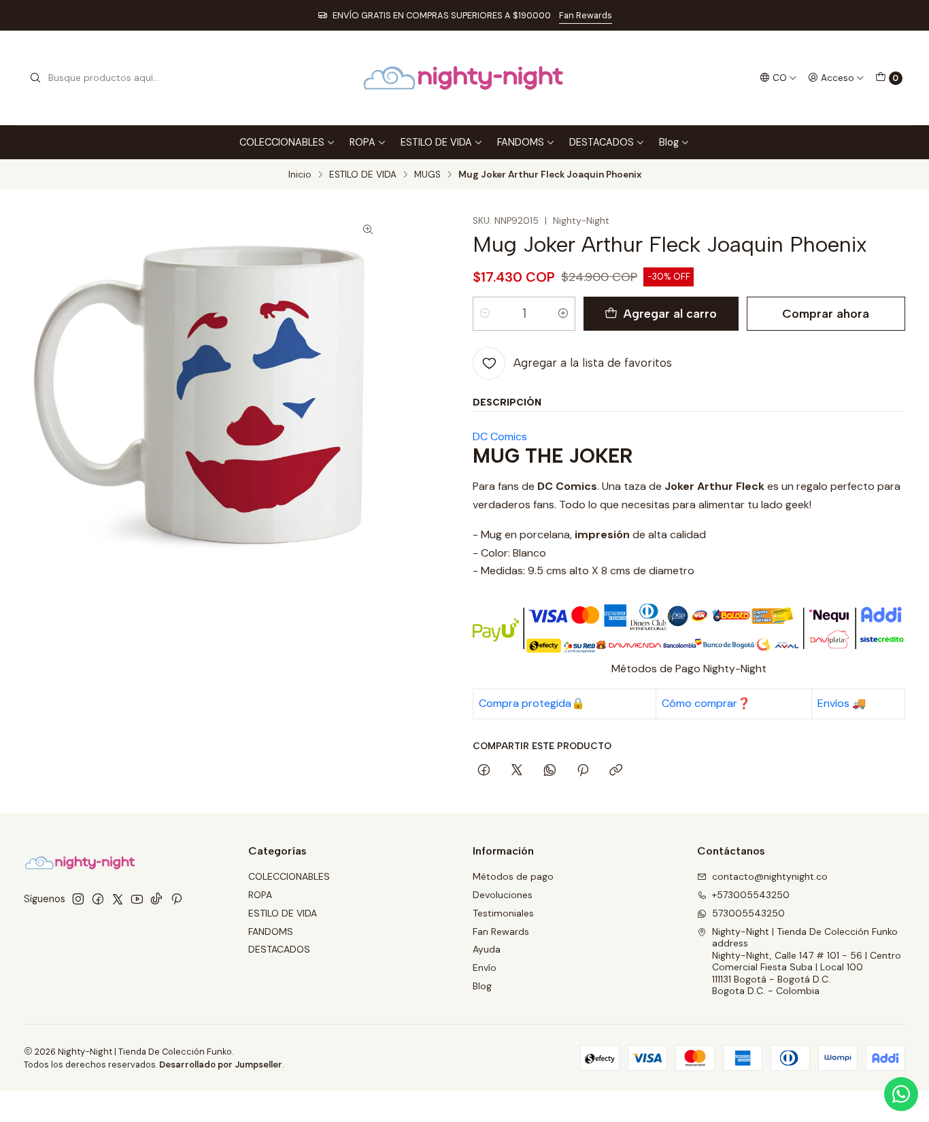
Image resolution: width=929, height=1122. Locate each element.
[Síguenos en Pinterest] (176, 899)
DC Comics (500, 436)
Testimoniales (503, 913)
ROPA (362, 142)
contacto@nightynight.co (770, 876)
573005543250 (748, 913)
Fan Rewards (585, 15)
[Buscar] (35, 78)
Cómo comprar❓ (706, 703)
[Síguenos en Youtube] (137, 899)
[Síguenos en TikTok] (156, 899)
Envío (484, 967)
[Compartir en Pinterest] (582, 771)
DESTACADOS (601, 142)
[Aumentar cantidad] (563, 313)
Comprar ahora (825, 313)
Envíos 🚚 (841, 703)
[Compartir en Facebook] (484, 771)
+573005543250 (751, 895)
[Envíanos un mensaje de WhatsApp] (901, 1094)
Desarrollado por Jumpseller (220, 1064)
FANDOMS (520, 142)
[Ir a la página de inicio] (464, 78)
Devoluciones (503, 895)
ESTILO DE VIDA (436, 142)
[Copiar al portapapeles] (616, 771)
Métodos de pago (513, 876)
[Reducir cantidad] (484, 313)
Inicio (299, 175)
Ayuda (487, 949)
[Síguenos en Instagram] (78, 899)
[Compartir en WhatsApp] (550, 771)
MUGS (427, 175)
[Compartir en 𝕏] (516, 771)
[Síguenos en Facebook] (98, 899)
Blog (669, 142)
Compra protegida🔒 (532, 703)
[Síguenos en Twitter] (117, 899)
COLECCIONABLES (281, 142)
